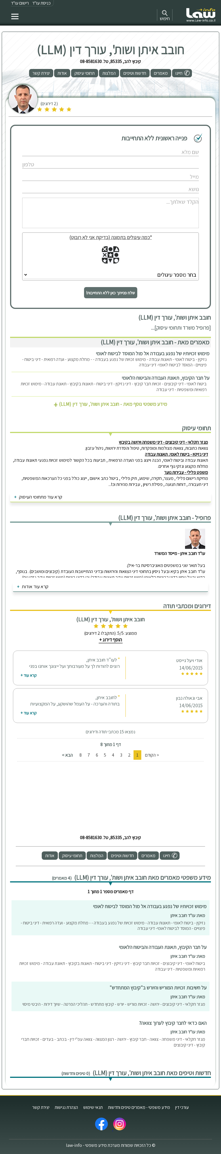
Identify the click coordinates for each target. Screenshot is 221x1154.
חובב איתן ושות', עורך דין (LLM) (110, 49)
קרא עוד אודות (35, 586)
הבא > (67, 755)
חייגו (179, 73)
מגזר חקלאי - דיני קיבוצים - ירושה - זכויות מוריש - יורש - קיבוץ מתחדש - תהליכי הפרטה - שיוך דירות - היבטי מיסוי (113, 1004)
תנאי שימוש (93, 1107)
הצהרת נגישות (66, 1107)
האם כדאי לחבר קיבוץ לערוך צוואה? (173, 1023)
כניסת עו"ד (41, 3)
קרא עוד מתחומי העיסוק (40, 497)
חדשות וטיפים (134, 73)
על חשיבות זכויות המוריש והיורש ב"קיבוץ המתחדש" (158, 987)
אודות (62, 73)
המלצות (109, 73)
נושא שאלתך (96, 183)
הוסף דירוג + (110, 639)
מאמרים (161, 73)
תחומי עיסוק (85, 73)
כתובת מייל (96, 171)
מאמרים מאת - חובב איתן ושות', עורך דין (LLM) (155, 342)
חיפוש (165, 19)
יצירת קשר (41, 73)
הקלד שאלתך (96, 195)
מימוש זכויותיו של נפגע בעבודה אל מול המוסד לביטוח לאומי (152, 353)
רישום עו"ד (20, 3)
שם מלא (96, 146)
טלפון (96, 158)
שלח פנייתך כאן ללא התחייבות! (110, 292)
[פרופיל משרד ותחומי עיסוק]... (181, 327)
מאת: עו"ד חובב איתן (188, 915)
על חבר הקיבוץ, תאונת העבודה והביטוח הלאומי (165, 377)
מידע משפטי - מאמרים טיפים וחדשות (139, 1107)
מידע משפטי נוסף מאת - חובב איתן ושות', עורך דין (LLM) (110, 404)
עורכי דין (182, 1107)
